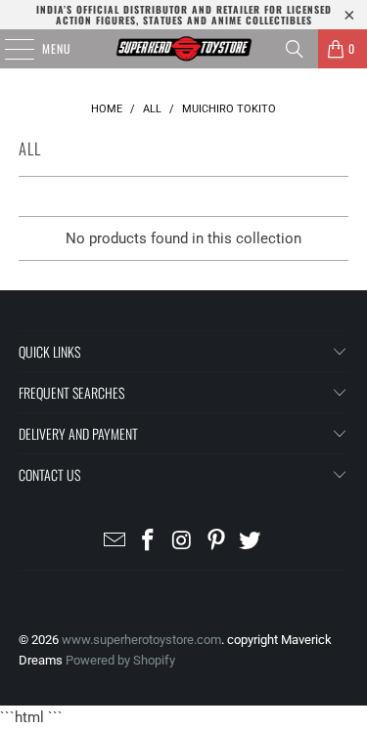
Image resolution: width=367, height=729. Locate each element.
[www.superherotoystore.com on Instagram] (183, 542)
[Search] (294, 48)
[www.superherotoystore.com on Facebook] (148, 542)
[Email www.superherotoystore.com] (114, 542)
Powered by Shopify (120, 660)
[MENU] (9, 48)
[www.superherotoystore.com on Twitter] (250, 542)
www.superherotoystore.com (141, 639)
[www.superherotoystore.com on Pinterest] (216, 542)
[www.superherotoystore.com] (184, 48)
